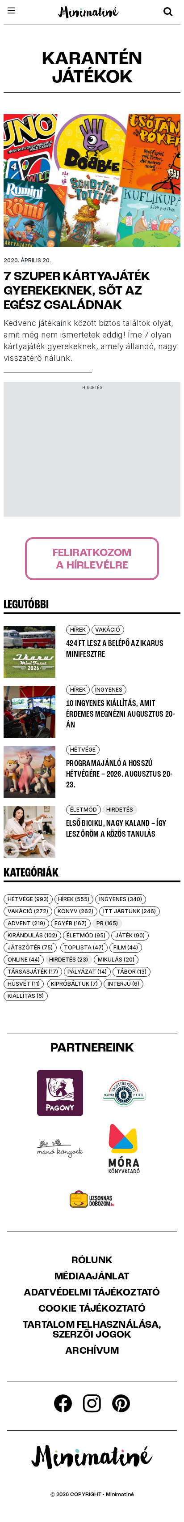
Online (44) (24, 959)
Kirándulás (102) (32, 935)
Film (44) (125, 947)
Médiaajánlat (92, 1277)
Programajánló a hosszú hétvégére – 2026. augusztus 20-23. (119, 774)
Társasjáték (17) (33, 971)
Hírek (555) (73, 899)
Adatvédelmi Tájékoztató (92, 1293)
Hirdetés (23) (68, 959)
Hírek (78, 629)
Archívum (92, 1351)
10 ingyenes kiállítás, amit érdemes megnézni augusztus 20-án (120, 714)
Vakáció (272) (28, 911)
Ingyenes (108, 689)
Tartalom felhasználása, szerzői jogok (92, 1330)
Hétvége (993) (28, 899)
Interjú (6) (123, 983)
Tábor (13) (131, 971)
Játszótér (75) (30, 947)
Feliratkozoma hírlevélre (92, 559)
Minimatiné (120, 1494)
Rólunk (92, 1261)
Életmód (83, 809)
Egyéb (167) (70, 923)
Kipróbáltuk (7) (74, 983)
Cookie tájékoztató (92, 1309)
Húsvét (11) (24, 983)
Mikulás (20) (116, 959)
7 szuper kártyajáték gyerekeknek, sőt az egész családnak (77, 291)
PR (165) (107, 923)
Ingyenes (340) (120, 899)
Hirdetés (119, 809)
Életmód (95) (86, 935)
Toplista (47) (84, 947)
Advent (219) (26, 923)
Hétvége (83, 749)
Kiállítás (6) (26, 995)
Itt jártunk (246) (129, 911)
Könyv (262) (75, 911)
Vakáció (107, 629)
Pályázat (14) (87, 971)
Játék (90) (130, 935)
